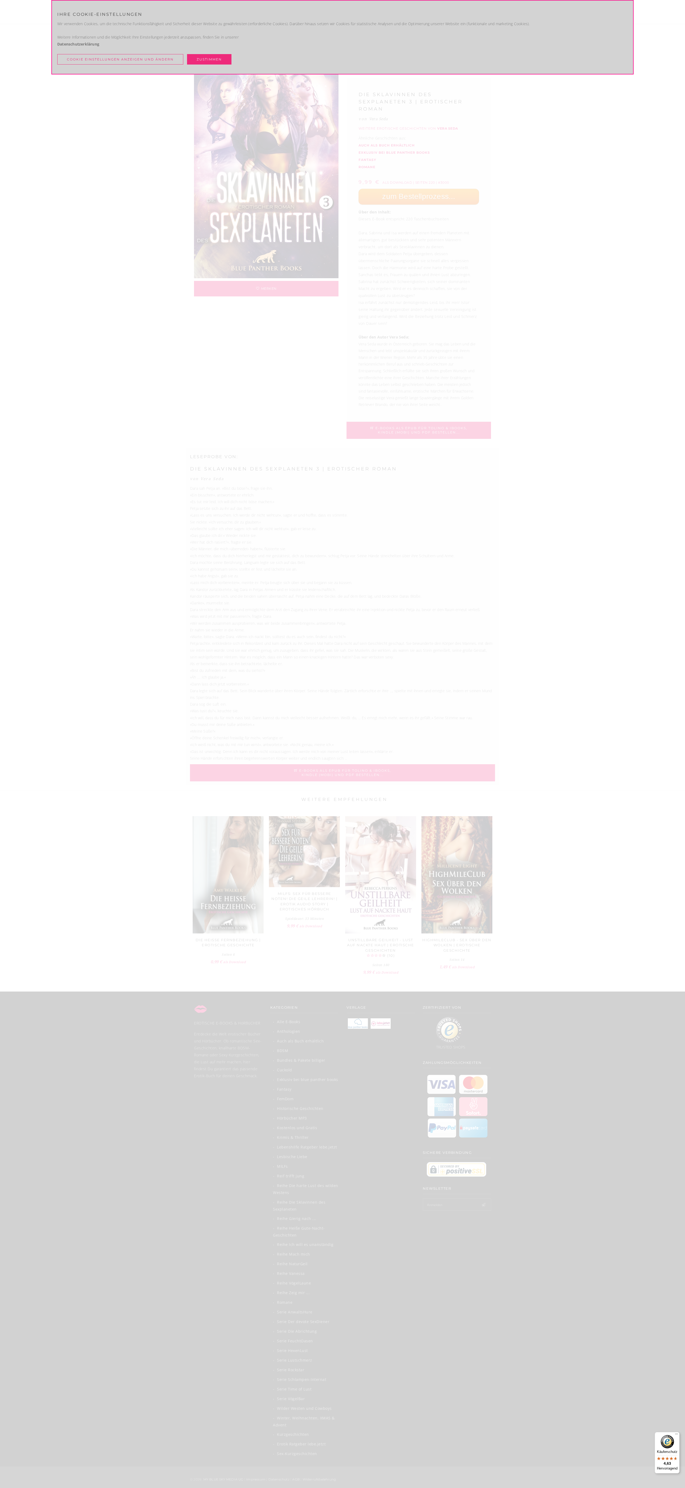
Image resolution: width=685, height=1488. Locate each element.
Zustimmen (209, 59)
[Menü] (676, 1435)
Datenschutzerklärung (78, 44)
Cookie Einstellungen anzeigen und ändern (120, 59)
